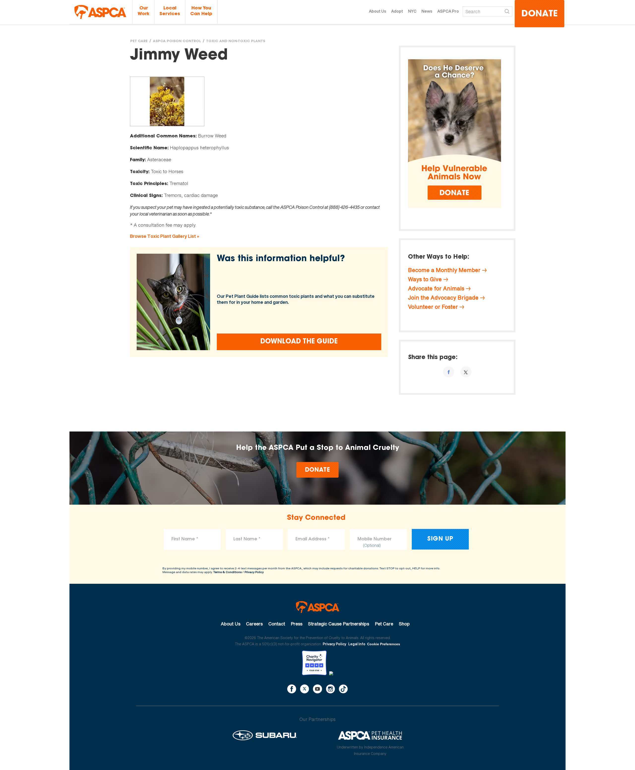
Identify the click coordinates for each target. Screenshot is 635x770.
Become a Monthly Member (444, 270)
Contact (276, 623)
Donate (539, 14)
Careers (254, 623)
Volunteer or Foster (433, 307)
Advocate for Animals (436, 288)
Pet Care (139, 41)
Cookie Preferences (383, 644)
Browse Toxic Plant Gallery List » (164, 236)
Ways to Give (425, 279)
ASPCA (317, 607)
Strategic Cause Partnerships (338, 623)
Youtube (317, 688)
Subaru (264, 735)
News (426, 11)
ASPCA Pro (448, 11)
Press (296, 623)
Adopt (397, 11)
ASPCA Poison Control (177, 41)
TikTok (343, 688)
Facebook (291, 688)
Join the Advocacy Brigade (443, 298)
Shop (404, 623)
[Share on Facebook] (448, 371)
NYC (412, 11)
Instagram (330, 688)
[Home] (100, 12)
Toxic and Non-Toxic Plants (235, 41)
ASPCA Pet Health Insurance (370, 735)
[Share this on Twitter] (466, 371)
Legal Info (356, 644)
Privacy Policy (254, 572)
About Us (377, 11)
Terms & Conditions (227, 572)
